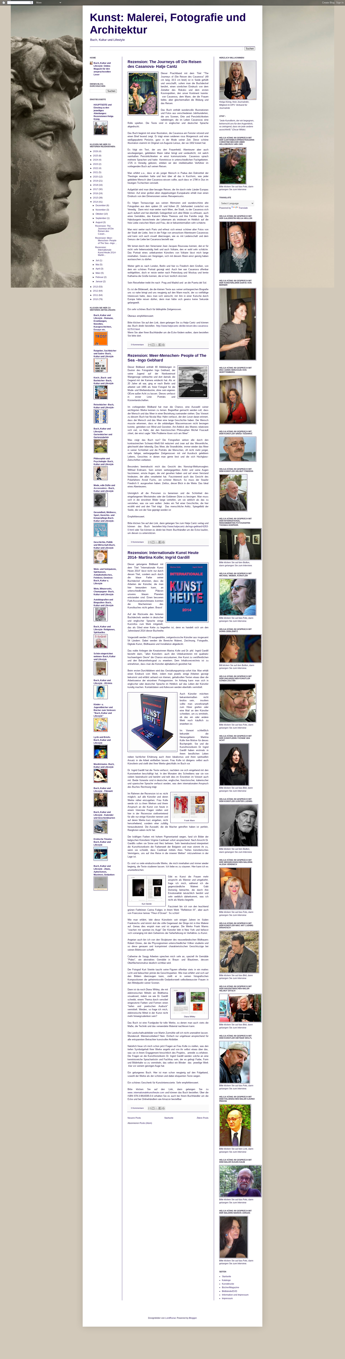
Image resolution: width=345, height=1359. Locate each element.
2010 (96, 299)
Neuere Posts (134, 1118)
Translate (243, 208)
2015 (96, 197)
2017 (96, 189)
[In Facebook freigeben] (160, 345)
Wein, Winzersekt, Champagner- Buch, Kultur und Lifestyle (104, 591)
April (98, 268)
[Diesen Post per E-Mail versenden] (149, 345)
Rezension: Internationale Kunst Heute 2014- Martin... (105, 251)
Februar (100, 277)
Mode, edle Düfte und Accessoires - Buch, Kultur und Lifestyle (104, 488)
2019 (96, 181)
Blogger (193, 1318)
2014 (96, 202)
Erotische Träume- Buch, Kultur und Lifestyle (103, 842)
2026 (96, 151)
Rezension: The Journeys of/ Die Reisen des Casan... (104, 230)
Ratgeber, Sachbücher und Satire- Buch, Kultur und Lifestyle (105, 353)
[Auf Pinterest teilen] (163, 345)
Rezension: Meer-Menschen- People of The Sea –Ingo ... (106, 240)
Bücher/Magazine (230, 1287)
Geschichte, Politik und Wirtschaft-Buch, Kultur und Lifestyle (104, 545)
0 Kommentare (137, 345)
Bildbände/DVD (229, 1291)
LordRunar (170, 1318)
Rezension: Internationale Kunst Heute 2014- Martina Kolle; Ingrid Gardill (163, 555)
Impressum (227, 1298)
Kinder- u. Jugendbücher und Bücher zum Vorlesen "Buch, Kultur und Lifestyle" (105, 710)
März (98, 273)
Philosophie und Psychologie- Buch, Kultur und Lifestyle (104, 461)
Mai (98, 264)
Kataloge (226, 1280)
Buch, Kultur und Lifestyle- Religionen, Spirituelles (104, 629)
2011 (96, 295)
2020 (96, 176)
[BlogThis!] (153, 345)
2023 (96, 164)
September (101, 218)
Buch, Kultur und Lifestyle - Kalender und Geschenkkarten (104, 815)
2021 (96, 172)
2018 (96, 185)
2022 (96, 168)
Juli (98, 260)
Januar (99, 281)
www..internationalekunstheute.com (146, 1092)
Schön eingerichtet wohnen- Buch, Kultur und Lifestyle (105, 656)
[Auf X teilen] (156, 345)
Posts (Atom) (146, 1123)
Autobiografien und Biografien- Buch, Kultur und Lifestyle (104, 602)
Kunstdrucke (228, 1284)
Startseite (168, 1118)
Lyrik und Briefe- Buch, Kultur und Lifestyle (102, 740)
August (99, 222)
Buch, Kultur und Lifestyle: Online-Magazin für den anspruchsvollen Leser (102, 69)
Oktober (100, 214)
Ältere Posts (202, 1118)
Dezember (101, 205)
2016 (96, 193)
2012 (96, 291)
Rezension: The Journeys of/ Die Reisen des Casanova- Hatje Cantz (164, 64)
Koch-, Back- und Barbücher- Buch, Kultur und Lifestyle (104, 380)
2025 (96, 155)
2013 (96, 286)
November (101, 210)
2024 (96, 160)
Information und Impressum (235, 1295)
